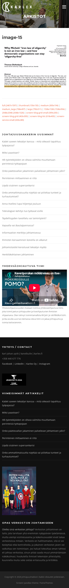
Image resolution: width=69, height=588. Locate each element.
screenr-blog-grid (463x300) (15, 116)
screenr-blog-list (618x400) (42, 116)
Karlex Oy (31, 363)
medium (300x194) (49, 105)
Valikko (64, 6)
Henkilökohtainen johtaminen (18, 254)
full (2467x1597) (9, 105)
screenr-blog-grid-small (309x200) (42, 112)
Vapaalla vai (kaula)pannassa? (18, 225)
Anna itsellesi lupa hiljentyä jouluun (21, 203)
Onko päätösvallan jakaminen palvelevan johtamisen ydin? (33, 170)
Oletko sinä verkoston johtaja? (18, 529)
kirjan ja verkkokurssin (54, 315)
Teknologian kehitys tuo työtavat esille (22, 211)
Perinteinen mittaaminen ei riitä (19, 178)
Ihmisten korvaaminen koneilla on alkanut (24, 239)
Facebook (7, 363)
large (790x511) (34, 109)
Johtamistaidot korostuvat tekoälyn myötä (24, 247)
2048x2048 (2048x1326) (13, 112)
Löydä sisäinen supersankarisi (18, 185)
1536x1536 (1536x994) (54, 109)
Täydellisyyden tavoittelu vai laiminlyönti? (24, 218)
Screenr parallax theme (27, 582)
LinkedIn (19, 363)
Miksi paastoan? (10, 152)
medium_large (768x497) (13, 109)
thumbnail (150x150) (29, 105)
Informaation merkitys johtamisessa (21, 232)
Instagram (44, 363)
